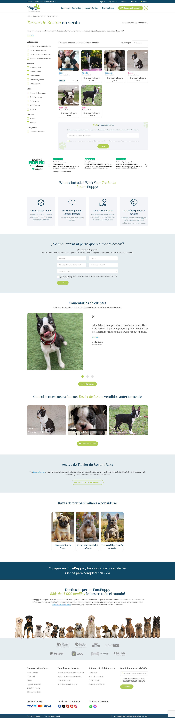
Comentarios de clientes (97, 684)
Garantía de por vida (33, 688)
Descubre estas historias (61, 605)
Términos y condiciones (34, 716)
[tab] (82, 376)
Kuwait (99, 344)
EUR (134, 1)
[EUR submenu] (136, 1)
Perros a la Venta (32, 672)
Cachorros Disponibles (132, 8)
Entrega (29, 680)
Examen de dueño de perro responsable (71, 672)
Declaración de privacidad (52, 716)
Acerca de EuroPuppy (96, 676)
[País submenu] (126, 1)
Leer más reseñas (87, 384)
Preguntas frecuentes (34, 684)
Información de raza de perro (67, 684)
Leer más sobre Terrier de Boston (87, 482)
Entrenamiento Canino (34, 692)
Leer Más (30, 35)
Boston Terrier (39, 472)
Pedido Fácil (31, 676)
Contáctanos (93, 672)
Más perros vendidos (87, 444)
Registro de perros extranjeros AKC (69, 676)
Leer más (95, 337)
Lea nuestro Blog (94, 680)
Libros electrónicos (64, 680)
